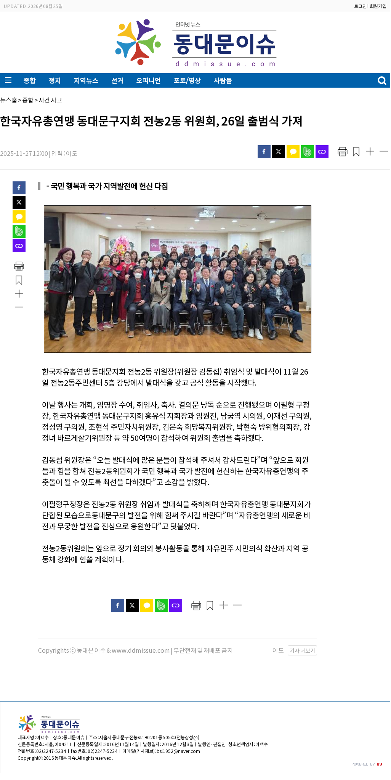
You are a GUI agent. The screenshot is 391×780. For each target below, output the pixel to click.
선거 (117, 80)
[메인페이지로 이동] (195, 67)
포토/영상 (187, 80)
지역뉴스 (86, 80)
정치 (55, 80)
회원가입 (378, 6)
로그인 (360, 6)
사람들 (223, 80)
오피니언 (148, 80)
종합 (30, 80)
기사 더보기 (302, 650)
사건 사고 (50, 99)
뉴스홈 (8, 99)
